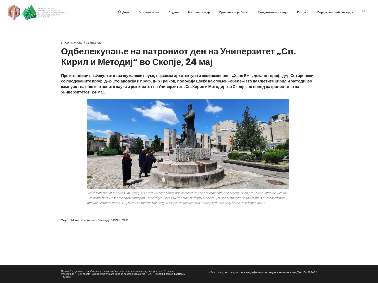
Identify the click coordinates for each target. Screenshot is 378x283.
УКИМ (115, 220)
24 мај (74, 220)
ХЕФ (125, 220)
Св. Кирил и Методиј (95, 220)
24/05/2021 (94, 43)
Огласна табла (71, 43)
